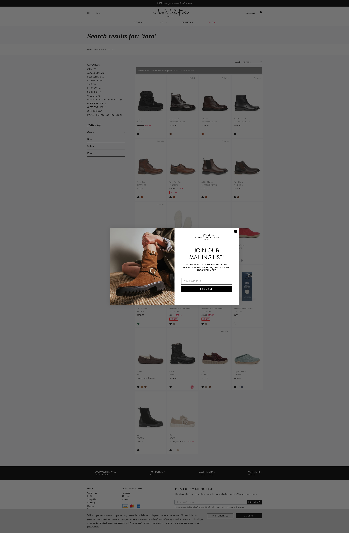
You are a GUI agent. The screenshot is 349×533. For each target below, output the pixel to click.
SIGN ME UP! (206, 289)
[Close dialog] (235, 231)
